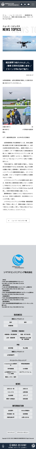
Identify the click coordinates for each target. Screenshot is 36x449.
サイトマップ (11, 432)
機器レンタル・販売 (10, 377)
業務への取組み (10, 399)
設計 (10, 322)
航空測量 (10, 348)
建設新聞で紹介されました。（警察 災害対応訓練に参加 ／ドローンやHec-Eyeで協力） (18, 17)
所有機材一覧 (10, 414)
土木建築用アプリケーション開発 (11, 372)
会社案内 (10, 410)
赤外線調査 (11, 368)
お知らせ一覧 (10, 388)
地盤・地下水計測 (25, 334)
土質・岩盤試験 (10, 338)
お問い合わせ (25, 417)
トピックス (11, 392)
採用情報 (25, 414)
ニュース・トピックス (16, 15)
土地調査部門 (10, 355)
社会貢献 (10, 395)
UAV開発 (25, 368)
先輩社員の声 (10, 417)
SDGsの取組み (25, 410)
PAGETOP (3, 446)
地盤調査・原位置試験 (11, 334)
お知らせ (25, 388)
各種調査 (10, 325)
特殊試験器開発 (25, 364)
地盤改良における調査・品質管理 (25, 338)
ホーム (4, 15)
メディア (25, 395)
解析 (25, 322)
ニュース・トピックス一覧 (18, 220)
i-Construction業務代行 (10, 364)
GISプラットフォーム (25, 372)
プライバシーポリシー (22, 432)
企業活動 (25, 392)
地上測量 (25, 348)
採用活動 (25, 399)
